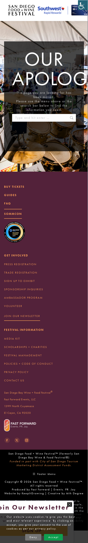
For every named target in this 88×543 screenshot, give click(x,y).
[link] (83, 5)
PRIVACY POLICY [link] (16, 372)
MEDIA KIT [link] (12, 338)
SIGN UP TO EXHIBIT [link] (19, 281)
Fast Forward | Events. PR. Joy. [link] (53, 489)
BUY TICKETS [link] (14, 187)
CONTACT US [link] (14, 380)
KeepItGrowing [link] (33, 493)
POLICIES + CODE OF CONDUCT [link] (28, 363)
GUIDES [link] (10, 195)
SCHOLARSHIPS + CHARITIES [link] (25, 347)
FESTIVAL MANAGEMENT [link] (23, 355)
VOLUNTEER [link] (13, 306)
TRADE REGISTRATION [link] (20, 272)
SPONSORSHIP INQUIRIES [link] (23, 289)
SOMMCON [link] (13, 214)
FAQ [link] (7, 203)
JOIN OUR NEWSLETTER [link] (22, 316)
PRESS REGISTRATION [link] (20, 264)
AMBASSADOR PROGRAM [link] (23, 297)
